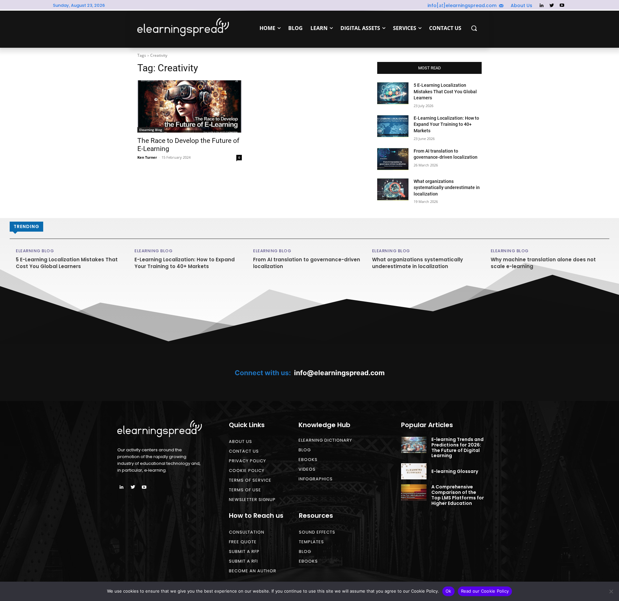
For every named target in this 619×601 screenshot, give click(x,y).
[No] (611, 591)
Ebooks (308, 459)
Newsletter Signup (252, 499)
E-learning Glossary (454, 471)
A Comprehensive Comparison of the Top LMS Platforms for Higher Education (457, 495)
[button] (474, 28)
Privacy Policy (247, 461)
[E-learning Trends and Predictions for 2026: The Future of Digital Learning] (414, 445)
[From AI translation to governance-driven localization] (392, 159)
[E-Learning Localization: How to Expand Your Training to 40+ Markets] (392, 126)
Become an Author (252, 571)
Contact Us (244, 451)
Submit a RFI (243, 561)
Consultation (246, 532)
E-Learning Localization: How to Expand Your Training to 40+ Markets (446, 124)
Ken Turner (147, 157)
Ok (448, 591)
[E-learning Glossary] (414, 471)
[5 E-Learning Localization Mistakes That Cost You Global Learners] (392, 93)
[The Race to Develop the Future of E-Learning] (189, 106)
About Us (240, 441)
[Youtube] (561, 5)
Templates (311, 542)
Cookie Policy (246, 470)
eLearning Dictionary (325, 440)
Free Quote (243, 542)
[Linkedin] (541, 5)
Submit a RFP (244, 551)
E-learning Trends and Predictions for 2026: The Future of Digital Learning (457, 447)
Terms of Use (245, 490)
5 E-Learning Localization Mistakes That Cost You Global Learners (445, 91)
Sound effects (317, 532)
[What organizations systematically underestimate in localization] (392, 189)
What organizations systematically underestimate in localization (447, 187)
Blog (305, 450)
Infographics (316, 479)
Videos (307, 469)
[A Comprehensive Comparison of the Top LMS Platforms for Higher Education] (414, 492)
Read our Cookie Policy (485, 591)
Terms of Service (250, 480)
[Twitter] (551, 5)
